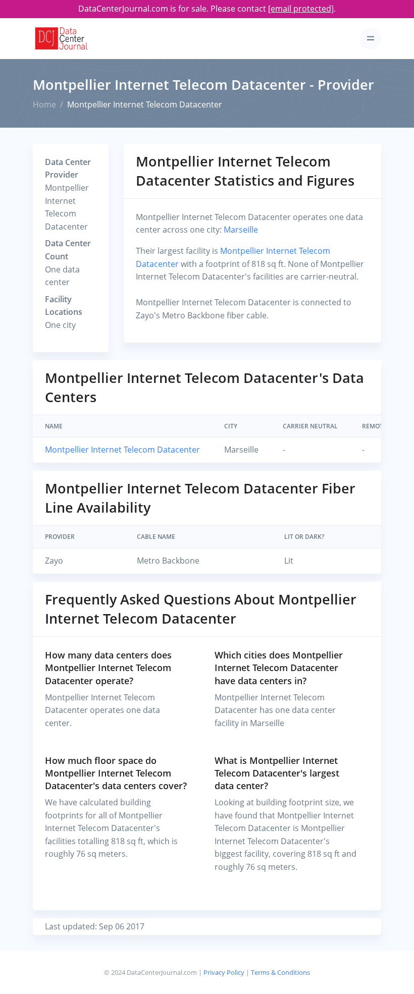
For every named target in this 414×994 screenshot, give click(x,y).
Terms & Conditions (280, 972)
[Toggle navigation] (370, 38)
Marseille (241, 229)
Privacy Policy (223, 972)
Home (44, 104)
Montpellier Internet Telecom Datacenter (122, 449)
